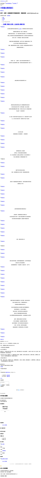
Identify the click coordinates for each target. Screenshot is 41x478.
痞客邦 (7, 372)
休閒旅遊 (8, 15)
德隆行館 (2, 339)
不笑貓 (1, 366)
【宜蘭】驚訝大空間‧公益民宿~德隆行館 (13, 24)
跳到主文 (2, 10)
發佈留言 (2, 386)
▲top (1, 378)
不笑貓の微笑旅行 (6, 8)
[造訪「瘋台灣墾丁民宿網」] (4, 458)
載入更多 (2, 380)
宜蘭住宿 (8, 376)
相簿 (3, 17)
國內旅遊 (8, 375)
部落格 (3, 18)
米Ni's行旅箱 (4, 461)
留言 (9, 372)
